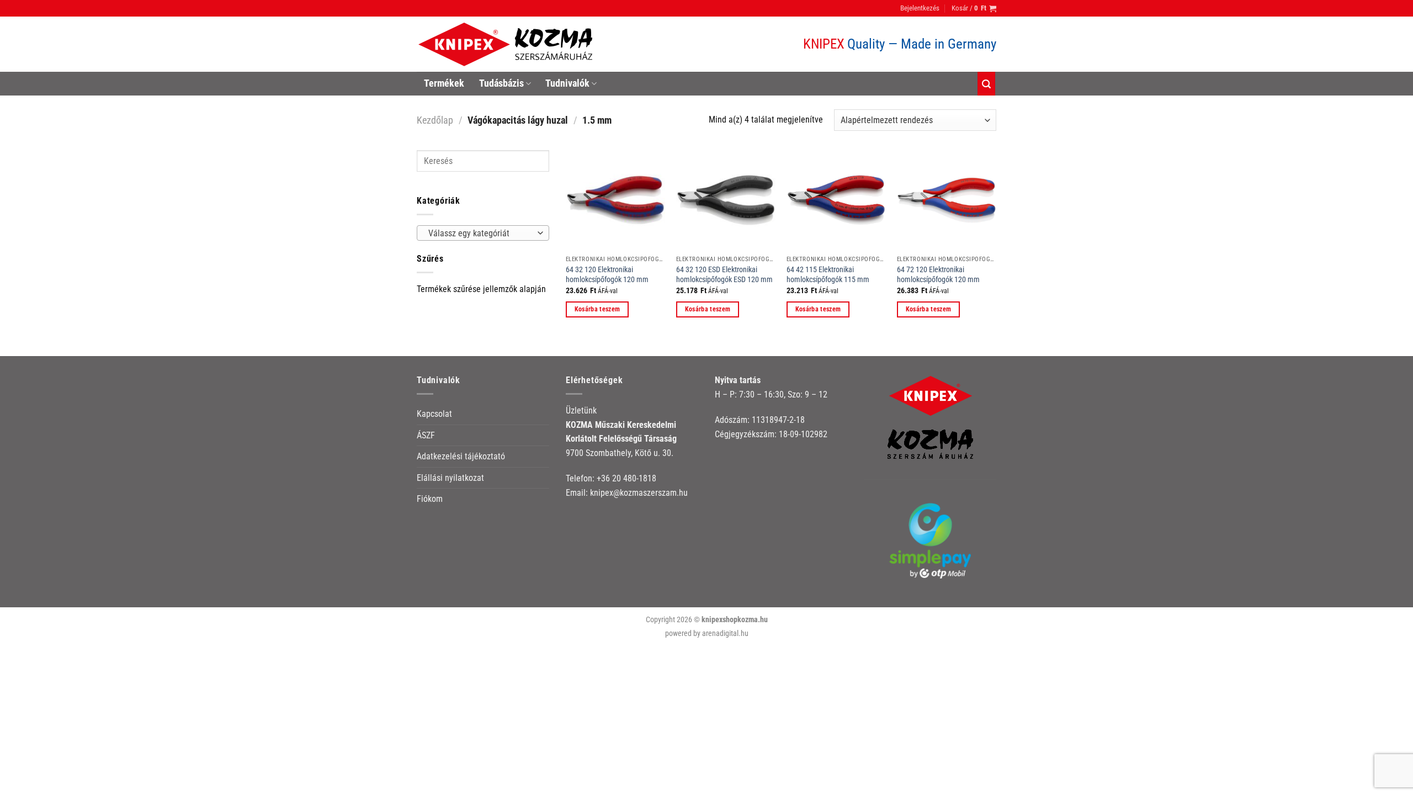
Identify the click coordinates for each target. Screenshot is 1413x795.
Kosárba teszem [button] (597, 309)
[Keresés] (986, 84)
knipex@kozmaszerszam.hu (639, 492)
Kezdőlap (435, 120)
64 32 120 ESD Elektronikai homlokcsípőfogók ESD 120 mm (724, 275)
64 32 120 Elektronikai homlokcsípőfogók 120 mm (607, 275)
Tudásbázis (501, 83)
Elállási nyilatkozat (450, 478)
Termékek (444, 83)
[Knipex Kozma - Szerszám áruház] (507, 44)
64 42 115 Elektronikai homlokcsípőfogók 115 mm (828, 275)
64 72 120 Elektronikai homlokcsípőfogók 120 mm (938, 275)
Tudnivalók (567, 83)
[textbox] (480, 233)
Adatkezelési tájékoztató (461, 456)
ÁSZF (426, 435)
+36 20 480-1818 (626, 478)
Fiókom (430, 499)
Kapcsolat (434, 414)
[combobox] (483, 233)
